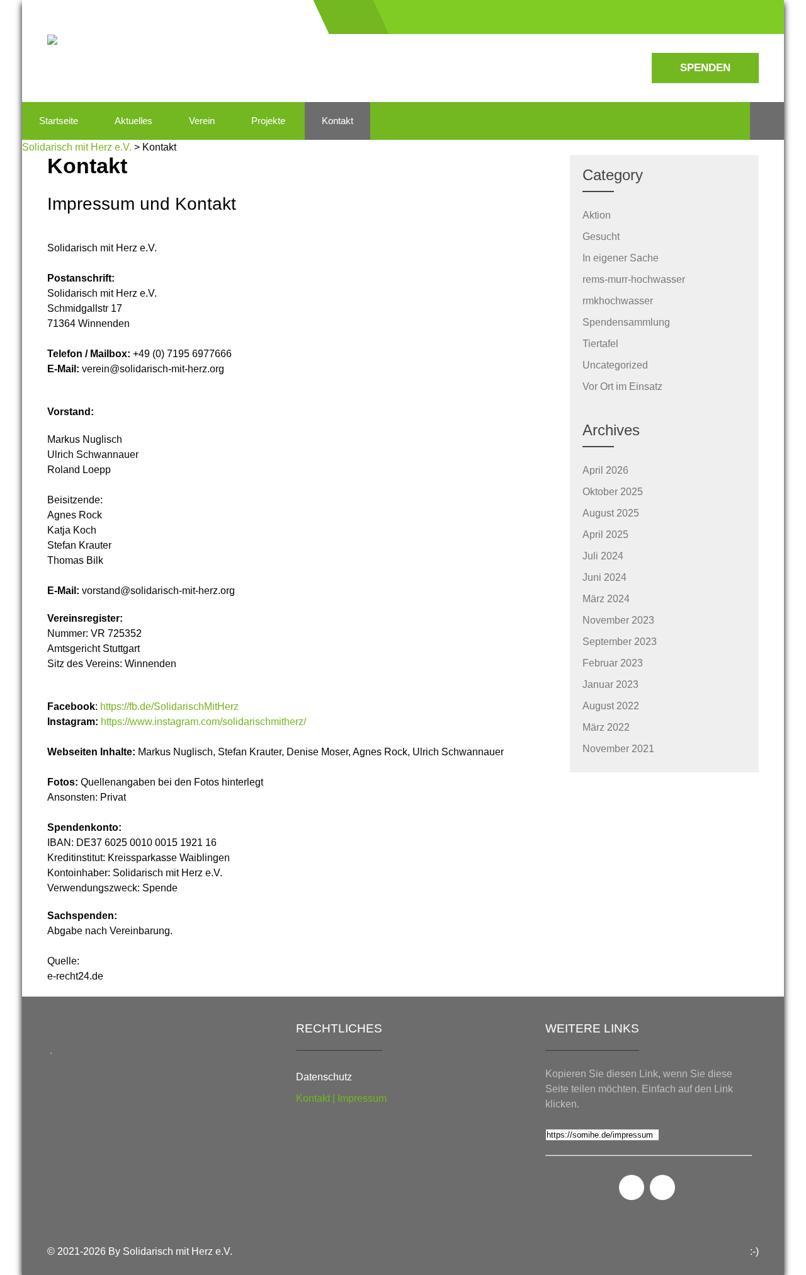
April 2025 (605, 534)
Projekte (268, 120)
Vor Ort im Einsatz (622, 386)
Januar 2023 (610, 684)
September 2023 (619, 641)
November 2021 (618, 748)
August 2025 (610, 513)
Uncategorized (615, 365)
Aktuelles (133, 120)
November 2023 (618, 620)
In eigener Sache (620, 258)
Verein (202, 120)
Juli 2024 (602, 556)
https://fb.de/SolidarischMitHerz (169, 706)
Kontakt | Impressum (341, 1098)
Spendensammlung (626, 322)
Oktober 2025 (612, 491)
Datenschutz (324, 1077)
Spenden (705, 68)
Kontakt (337, 120)
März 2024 (606, 598)
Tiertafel (600, 343)
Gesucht (601, 236)
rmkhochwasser (617, 300)
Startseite (58, 120)
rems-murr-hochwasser (633, 279)
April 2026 (605, 470)
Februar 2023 (612, 663)
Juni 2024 (604, 577)
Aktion (596, 215)
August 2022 (610, 705)
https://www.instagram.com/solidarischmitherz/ (203, 721)
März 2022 (606, 727)
